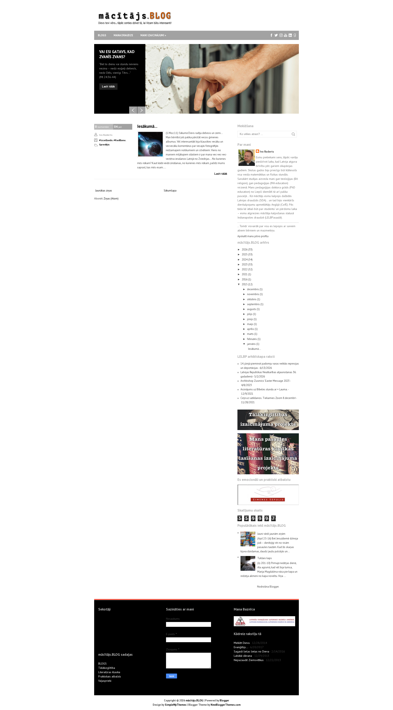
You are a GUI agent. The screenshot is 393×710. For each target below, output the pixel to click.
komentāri (102, 127)
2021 (245, 274)
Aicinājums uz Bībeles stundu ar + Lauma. (264, 389)
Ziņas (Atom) (111, 198)
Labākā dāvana (243, 656)
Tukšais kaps (264, 558)
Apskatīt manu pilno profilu (253, 236)
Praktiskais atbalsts (109, 676)
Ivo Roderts (267, 151)
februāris (252, 339)
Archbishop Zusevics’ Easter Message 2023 (265, 381)
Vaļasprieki (104, 681)
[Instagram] (281, 35)
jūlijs (250, 314)
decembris (253, 289)
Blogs (102, 35)
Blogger (274, 586)
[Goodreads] (295, 35)
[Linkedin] (290, 35)
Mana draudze (123, 35)
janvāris (251, 344)
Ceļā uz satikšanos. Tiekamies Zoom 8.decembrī (268, 398)
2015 (245, 284)
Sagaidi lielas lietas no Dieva (251, 651)
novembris (253, 294)
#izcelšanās (106, 140)
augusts (252, 309)
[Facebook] (271, 35)
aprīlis (251, 329)
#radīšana (119, 140)
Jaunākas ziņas (103, 190)
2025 (245, 254)
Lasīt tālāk (108, 86)
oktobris (252, 299)
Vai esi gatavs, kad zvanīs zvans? (116, 54)
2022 (245, 269)
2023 (245, 264)
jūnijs (250, 319)
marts (250, 334)
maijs (250, 324)
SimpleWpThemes (175, 705)
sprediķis (104, 144)
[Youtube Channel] (285, 35)
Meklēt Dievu (242, 643)
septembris (253, 304)
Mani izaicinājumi (153, 35)
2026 (245, 249)
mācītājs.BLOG (194, 700)
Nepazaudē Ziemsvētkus (249, 660)
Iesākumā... (147, 126)
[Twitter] (276, 35)
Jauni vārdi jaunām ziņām (271, 534)
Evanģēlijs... (241, 647)
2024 (245, 259)
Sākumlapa (170, 190)
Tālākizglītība (106, 668)
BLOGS (102, 663)
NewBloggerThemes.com (226, 705)
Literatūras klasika (109, 672)
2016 (245, 279)
